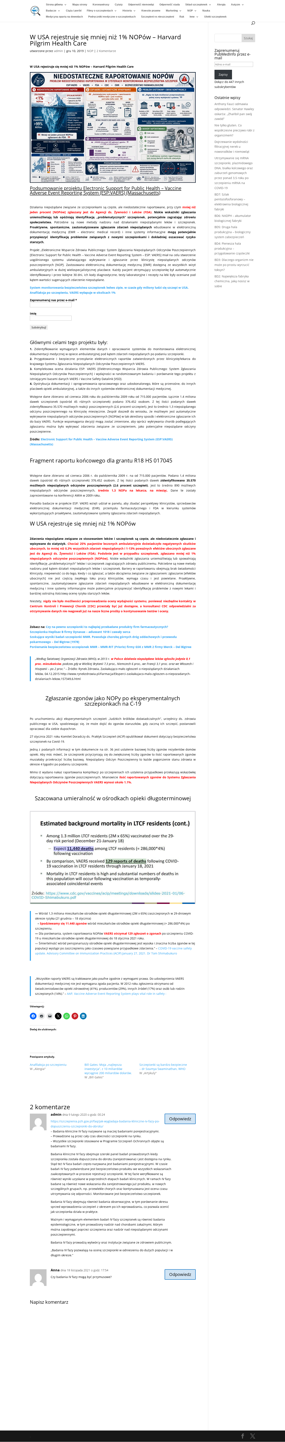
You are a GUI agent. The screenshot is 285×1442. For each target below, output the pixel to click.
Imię (33, 313)
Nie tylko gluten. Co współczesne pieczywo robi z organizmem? (234, 130)
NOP (190, 10)
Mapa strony (79, 4)
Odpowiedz (180, 1119)
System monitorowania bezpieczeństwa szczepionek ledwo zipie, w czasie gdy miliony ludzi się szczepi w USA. (109, 288)
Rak (181, 16)
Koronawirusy (101, 4)
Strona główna (54, 4)
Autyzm (235, 4)
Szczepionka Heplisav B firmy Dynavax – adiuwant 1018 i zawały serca (80, 632)
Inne (192, 16)
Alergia (221, 4)
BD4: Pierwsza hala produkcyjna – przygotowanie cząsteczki (232, 248)
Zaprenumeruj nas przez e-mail (53, 300)
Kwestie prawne (150, 10)
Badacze (51, 10)
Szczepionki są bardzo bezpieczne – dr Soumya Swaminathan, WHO (163, 1067)
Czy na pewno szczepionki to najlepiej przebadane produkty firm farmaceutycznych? (107, 627)
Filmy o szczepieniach (100, 10)
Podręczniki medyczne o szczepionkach (112, 16)
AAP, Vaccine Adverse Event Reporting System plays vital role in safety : (116, 994)
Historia (127, 10)
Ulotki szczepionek (215, 16)
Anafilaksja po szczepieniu (48, 1065)
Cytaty (119, 4)
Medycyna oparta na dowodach (64, 16)
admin (58, 51)
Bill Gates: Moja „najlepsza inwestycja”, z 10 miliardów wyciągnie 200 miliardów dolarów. (108, 1069)
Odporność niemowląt (141, 4)
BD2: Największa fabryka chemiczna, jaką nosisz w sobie (232, 281)
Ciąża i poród (73, 10)
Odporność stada (169, 4)
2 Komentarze (106, 51)
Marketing (172, 10)
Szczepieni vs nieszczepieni (157, 16)
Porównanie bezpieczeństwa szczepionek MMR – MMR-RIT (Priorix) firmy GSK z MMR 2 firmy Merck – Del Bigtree (110, 647)
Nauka (206, 10)
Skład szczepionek (196, 4)
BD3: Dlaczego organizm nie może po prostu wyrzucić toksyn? (233, 265)
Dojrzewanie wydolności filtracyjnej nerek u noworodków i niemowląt (231, 147)
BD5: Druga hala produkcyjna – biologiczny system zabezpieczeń (232, 232)
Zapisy (223, 74)
